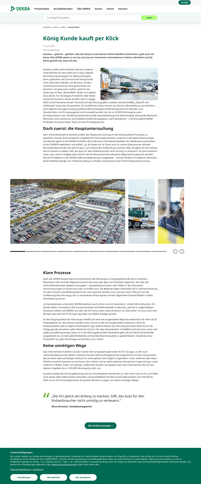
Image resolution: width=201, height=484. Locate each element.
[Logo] (21, 9)
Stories (98, 8)
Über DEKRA (83, 8)
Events (110, 8)
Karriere (122, 8)
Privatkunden (41, 8)
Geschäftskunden (63, 8)
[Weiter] (182, 251)
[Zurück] (175, 251)
